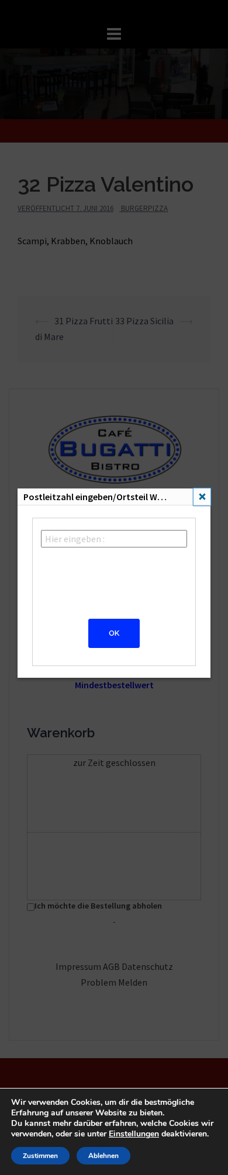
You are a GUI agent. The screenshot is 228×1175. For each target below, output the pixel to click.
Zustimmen (40, 1155)
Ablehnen (103, 1155)
